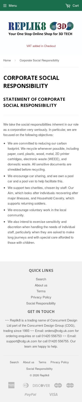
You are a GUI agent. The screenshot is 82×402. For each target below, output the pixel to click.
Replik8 (44, 375)
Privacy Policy (41, 297)
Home (7, 60)
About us (41, 285)
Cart (75, 5)
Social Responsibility (41, 303)
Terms (41, 291)
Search (41, 279)
